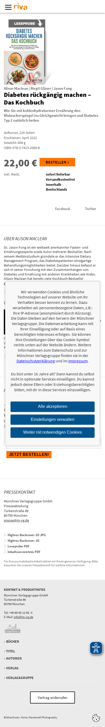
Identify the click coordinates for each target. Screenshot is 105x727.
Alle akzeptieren (52, 406)
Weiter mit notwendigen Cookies (52, 432)
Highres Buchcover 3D (23, 540)
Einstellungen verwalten (52, 419)
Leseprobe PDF (19, 546)
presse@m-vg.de (16, 520)
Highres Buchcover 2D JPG (27, 535)
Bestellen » (57, 162)
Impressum (78, 360)
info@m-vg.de (23, 617)
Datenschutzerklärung (36, 360)
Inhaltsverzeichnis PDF (24, 552)
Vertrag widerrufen (52, 697)
